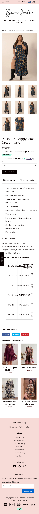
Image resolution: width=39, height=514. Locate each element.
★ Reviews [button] (2, 259)
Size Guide (19, 456)
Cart (23, 2)
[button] (19, 159)
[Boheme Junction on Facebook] (14, 467)
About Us (19, 447)
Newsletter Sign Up (10, 482)
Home (4, 30)
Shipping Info (27, 180)
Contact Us (19, 437)
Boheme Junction (27, 498)
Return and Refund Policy (19, 427)
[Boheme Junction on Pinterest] (19, 467)
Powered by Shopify (19, 500)
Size (3, 161)
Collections (19, 450)
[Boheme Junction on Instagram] (24, 467)
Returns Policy (19, 444)
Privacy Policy (19, 453)
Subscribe (28, 491)
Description (9, 180)
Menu (6, 2)
